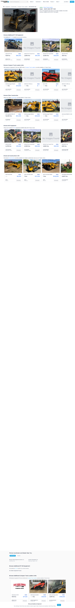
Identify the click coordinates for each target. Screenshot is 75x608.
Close (59, 604)
